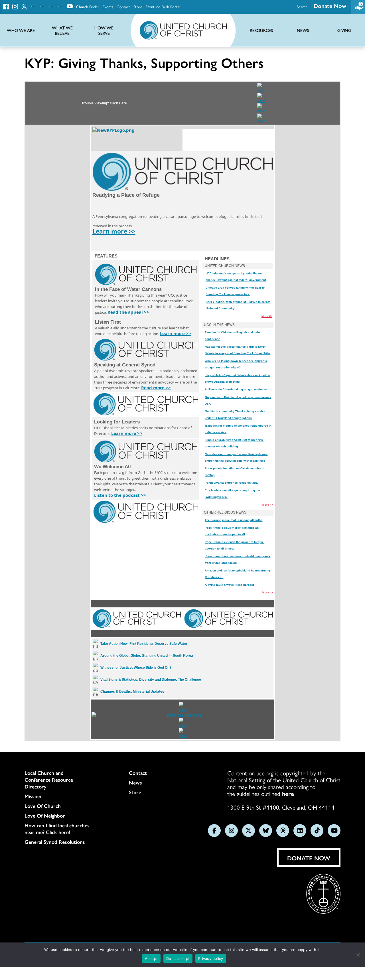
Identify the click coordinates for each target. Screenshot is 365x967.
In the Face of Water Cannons (128, 289)
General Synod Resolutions (55, 841)
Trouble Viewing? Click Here (104, 103)
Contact (123, 7)
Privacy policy (210, 958)
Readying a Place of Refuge (126, 195)
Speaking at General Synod (124, 365)
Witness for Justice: (135, 668)
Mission (33, 796)
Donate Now (330, 5)
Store (137, 7)
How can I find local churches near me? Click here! (57, 829)
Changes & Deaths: (132, 692)
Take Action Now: (143, 644)
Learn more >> (113, 231)
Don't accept (178, 958)
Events (108, 7)
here (288, 793)
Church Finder (87, 7)
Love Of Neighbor (45, 815)
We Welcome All (112, 466)
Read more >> (156, 387)
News (135, 782)
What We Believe (62, 30)
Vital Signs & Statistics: (150, 680)
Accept (151, 958)
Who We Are (21, 30)
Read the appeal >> (128, 312)
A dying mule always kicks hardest (229, 584)
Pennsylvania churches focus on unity (231, 482)
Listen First (108, 322)
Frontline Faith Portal (163, 7)
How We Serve (103, 30)
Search (302, 7)
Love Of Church (43, 805)
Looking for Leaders (117, 422)
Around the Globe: (146, 656)
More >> (266, 316)
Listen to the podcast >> (120, 495)
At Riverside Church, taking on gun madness (236, 389)
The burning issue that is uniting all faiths (233, 520)
